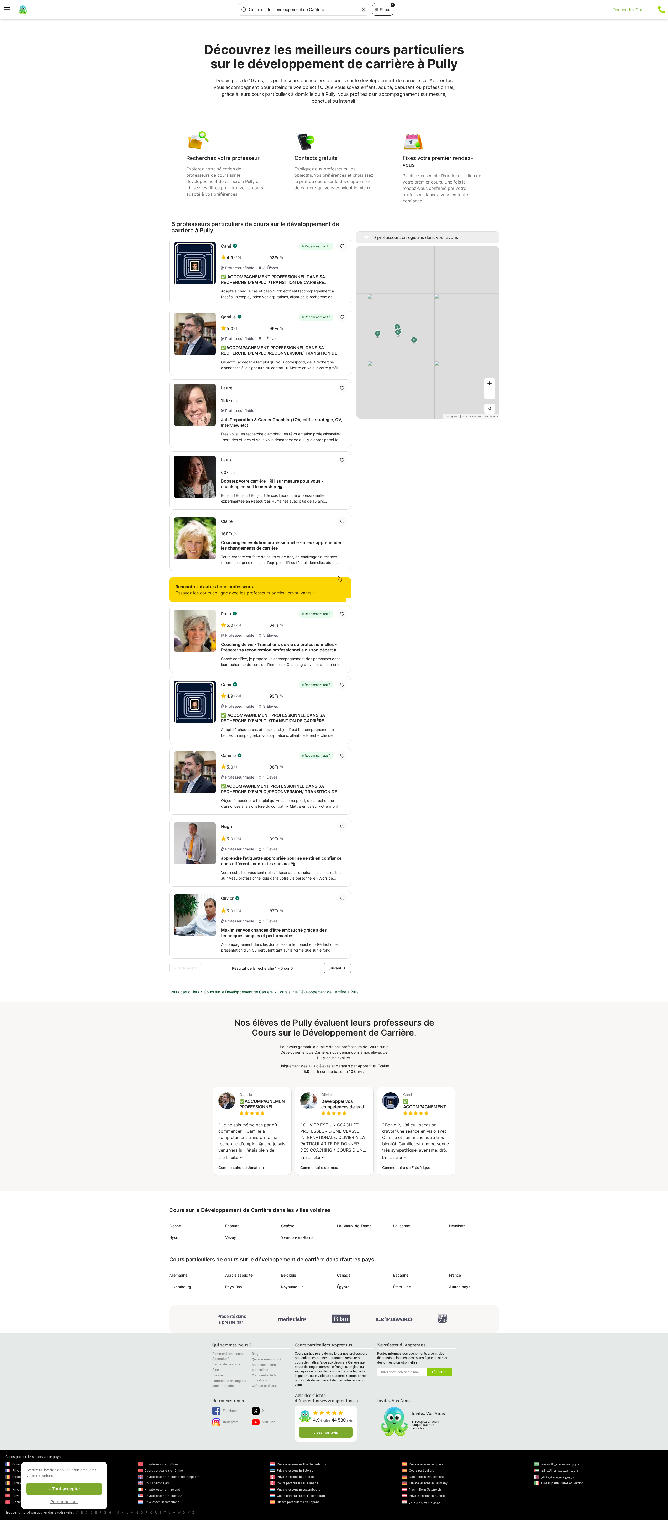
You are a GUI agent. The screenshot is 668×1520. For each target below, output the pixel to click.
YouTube (268, 1422)
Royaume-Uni (292, 1286)
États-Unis (402, 1286)
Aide (215, 1370)
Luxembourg (180, 1286)
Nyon (173, 1237)
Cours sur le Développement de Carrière (238, 992)
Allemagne (178, 1275)
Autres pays (459, 1286)
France (455, 1275)
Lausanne (401, 1226)
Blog (255, 1354)
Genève (287, 1226)
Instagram (230, 1422)
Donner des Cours (630, 10)
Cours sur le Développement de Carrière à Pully (318, 992)
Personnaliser (64, 1501)
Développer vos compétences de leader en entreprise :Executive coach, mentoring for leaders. (344, 1104)
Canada (343, 1275)
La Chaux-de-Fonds (354, 1226)
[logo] (22, 9)
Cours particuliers (184, 992)
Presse (217, 1375)
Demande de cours (226, 1364)
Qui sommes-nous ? (266, 1359)
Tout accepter (65, 1488)
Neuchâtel (457, 1226)
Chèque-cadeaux (264, 1386)
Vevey (230, 1237)
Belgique (288, 1275)
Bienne (175, 1226)
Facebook (230, 1411)
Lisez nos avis (325, 1432)
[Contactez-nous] (661, 9)
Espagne (400, 1275)
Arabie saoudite (239, 1275)
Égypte (343, 1286)
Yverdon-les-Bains (297, 1237)
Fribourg (232, 1226)
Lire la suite (228, 1157)
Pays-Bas (233, 1286)
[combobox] (303, 9)
